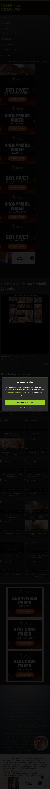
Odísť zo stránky (25, 407)
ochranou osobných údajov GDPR (19, 392)
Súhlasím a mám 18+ (25, 402)
